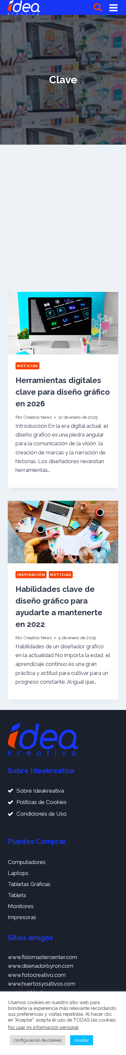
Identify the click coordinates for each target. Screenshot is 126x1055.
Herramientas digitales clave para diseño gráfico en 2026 (63, 392)
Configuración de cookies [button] (37, 1040)
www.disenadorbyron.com (40, 966)
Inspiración (31, 574)
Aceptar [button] (81, 1040)
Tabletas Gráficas (29, 884)
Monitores (21, 906)
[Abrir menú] (113, 7)
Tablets (17, 895)
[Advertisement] (63, 218)
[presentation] (63, 323)
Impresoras (22, 917)
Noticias (27, 366)
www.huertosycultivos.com (41, 983)
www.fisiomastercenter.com (42, 957)
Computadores (27, 862)
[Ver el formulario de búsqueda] (97, 7)
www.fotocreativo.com (37, 975)
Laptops (18, 873)
